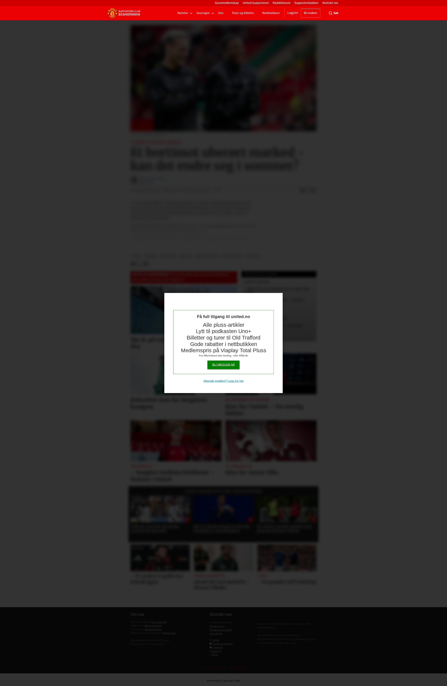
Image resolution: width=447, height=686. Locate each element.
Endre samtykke (236, 667)
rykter (150, 256)
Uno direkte (216, 633)
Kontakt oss (330, 2)
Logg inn (292, 13)
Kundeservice (217, 626)
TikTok (214, 654)
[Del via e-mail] (313, 190)
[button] (137, 512)
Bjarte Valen (169, 633)
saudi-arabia (232, 256)
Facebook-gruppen (222, 643)
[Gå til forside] (124, 13)
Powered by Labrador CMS (223, 680)
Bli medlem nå (223, 364)
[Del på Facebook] (302, 190)
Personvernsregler (212, 667)
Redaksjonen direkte (221, 630)
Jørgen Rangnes (153, 629)
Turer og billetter (243, 13)
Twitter (215, 640)
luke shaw (167, 256)
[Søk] (330, 13)
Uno (221, 13)
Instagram (217, 647)
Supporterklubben (306, 2)
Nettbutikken (271, 13)
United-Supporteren (256, 2)
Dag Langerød (159, 622)
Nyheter (183, 13)
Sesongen (203, 13)
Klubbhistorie (282, 2)
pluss (136, 256)
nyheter (253, 256)
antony (185, 256)
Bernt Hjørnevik (153, 625)
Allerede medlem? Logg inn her (223, 380)
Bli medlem (310, 13)
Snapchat (216, 651)
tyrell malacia (207, 256)
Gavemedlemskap (227, 2)
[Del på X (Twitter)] (308, 190)
